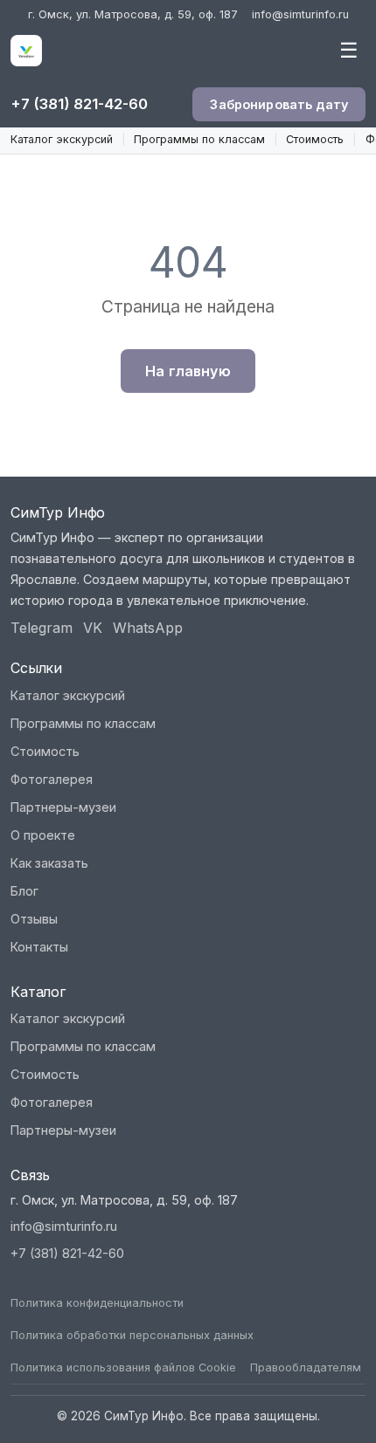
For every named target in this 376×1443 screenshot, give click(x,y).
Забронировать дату (279, 104)
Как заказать (49, 862)
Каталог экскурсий (61, 139)
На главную (188, 371)
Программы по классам (199, 139)
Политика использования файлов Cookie (123, 1367)
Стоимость (315, 139)
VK (92, 627)
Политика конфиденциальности (97, 1302)
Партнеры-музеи (63, 807)
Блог (24, 890)
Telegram (41, 627)
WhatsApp (148, 627)
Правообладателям (305, 1367)
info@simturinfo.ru (300, 14)
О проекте (42, 835)
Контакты (39, 946)
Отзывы (34, 918)
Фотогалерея (51, 779)
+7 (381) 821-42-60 (79, 104)
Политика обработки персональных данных (132, 1335)
